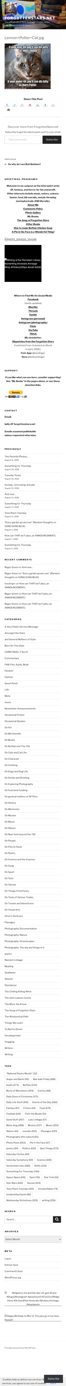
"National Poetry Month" (21, 1073)
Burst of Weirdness (20, 1090)
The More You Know (15, 1004)
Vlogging (9, 1041)
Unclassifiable (48, 1188)
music (8, 702)
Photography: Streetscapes (19, 941)
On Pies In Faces (13, 846)
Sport (34, 1177)
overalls (29, 1131)
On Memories (12, 809)
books (12, 1085)
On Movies (10, 815)
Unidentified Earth (18, 1194)
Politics (29, 1148)
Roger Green (11, 567)
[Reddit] (53, 104)
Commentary (12, 658)
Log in (8, 1258)
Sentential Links (18, 1165)
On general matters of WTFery (21, 796)
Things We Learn (14, 1023)
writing (49, 1200)
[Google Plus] (22, 104)
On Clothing (11, 765)
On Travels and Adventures (19, 903)
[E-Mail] (8, 109)
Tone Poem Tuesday (15, 513)
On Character (12, 759)
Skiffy (40, 1165)
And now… (10, 494)
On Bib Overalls (13, 733)
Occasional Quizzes (15, 721)
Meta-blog (15, 1125)
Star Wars (14, 1183)
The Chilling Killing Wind (18, 991)
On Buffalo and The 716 (17, 746)
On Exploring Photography (19, 784)
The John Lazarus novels (18, 997)
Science (44, 1160)
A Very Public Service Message (21, 626)
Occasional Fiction (14, 715)
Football (13, 1113)
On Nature (10, 828)
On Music (10, 821)
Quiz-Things (49, 1148)
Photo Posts (16, 1142)
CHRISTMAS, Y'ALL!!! (16, 652)
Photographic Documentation (21, 928)
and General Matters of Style (20, 639)
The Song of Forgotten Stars (33, 220)
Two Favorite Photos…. (17, 456)
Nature (12, 1131)
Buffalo (30, 1085)
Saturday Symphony (19, 1160)
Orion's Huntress (14, 916)
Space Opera (15, 1177)
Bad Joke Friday (44, 1079)
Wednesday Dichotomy (22, 1200)
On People (10, 840)
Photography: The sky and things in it (24, 947)
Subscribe (52, 139)
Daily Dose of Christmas (22, 1096)
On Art (8, 727)
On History (10, 802)
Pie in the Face (40, 1142)
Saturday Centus (17, 1154)
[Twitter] (14, 104)
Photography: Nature (16, 935)
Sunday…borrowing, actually (20, 484)
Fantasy (12, 1108)
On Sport (9, 872)
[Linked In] (37, 104)
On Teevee (10, 884)
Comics (44, 1090)
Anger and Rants (17, 1079)
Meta (7, 696)
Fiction (29, 1108)
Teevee (34, 1183)
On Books (10, 740)
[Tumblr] (45, 104)
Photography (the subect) (22, 1136)
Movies (35, 1125)
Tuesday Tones (13, 475)
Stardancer (11, 985)
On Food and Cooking (16, 790)
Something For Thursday (22, 1171)
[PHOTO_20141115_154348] (20, 239)
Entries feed (11, 1265)
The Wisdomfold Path (16, 1016)
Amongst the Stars (15, 633)
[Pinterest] (30, 104)
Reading (9, 966)
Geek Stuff (15, 1119)
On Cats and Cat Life (16, 752)
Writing (9, 1054)
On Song (9, 865)
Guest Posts (11, 683)
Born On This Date (14, 645)
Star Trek (51, 1177)
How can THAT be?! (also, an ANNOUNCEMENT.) (30, 535)
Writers (9, 1048)
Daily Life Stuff (17, 1102)
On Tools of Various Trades (19, 897)
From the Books (35, 1113)
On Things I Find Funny (17, 891)
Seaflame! (10, 972)
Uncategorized (13, 1035)
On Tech (9, 878)
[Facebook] (7, 104)
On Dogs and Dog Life (16, 771)
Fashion (9, 677)
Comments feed (13, 1271)
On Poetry (10, 853)
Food (45, 1108)
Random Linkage (14, 960)
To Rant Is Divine (13, 1029)
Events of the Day (44, 1102)
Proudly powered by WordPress (20, 1347)
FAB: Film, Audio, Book (17, 664)
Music (52, 1125)
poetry (8, 954)
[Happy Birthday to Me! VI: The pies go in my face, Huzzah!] (33, 1319)
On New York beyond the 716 (20, 834)
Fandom (9, 670)
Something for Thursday (18, 466)
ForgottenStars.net (30, 18)
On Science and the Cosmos (20, 859)
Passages (10, 922)
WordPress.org (13, 1277)
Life (7, 689)
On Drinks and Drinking (17, 777)
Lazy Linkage (37, 1119)
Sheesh (9, 979)
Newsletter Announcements (20, 708)
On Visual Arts (12, 909)
